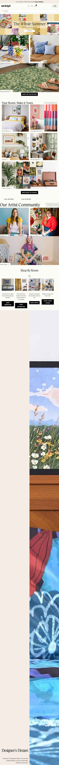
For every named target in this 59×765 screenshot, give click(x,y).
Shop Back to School (29, 193)
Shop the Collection (29, 94)
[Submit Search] (3, 11)
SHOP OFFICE (34, 303)
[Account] (28, 6)
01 (29, 276)
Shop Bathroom (21, 306)
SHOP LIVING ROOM (48, 302)
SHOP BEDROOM (8, 304)
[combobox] (29, 10)
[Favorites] (32, 6)
